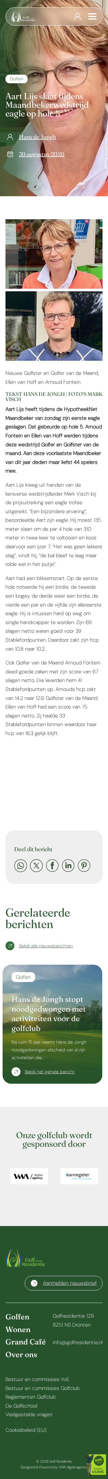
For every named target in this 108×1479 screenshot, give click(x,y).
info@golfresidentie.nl (78, 1342)
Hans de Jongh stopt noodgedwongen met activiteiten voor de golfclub (49, 1014)
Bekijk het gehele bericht (50, 1072)
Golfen (16, 79)
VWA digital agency (73, 1467)
